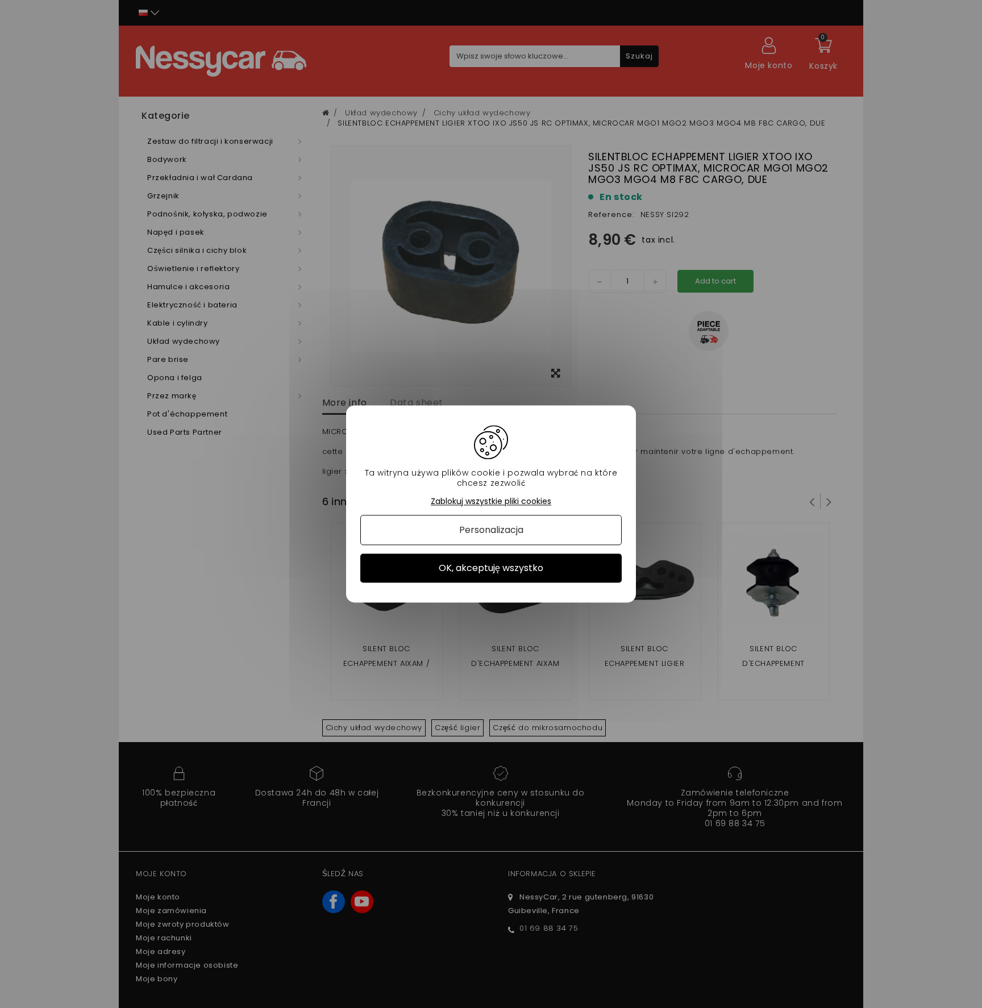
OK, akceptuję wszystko (491, 567)
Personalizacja (491, 529)
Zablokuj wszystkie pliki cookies (491, 501)
